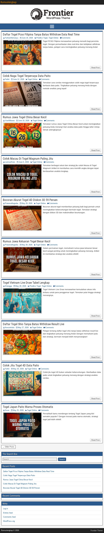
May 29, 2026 (27, 203)
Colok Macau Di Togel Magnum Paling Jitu (28, 158)
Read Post (95, 68)
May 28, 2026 (27, 245)
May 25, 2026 (18, 410)
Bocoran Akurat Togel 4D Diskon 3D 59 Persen (30, 200)
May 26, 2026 (18, 369)
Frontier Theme (97, 530)
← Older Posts (8, 447)
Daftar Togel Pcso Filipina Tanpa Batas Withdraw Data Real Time (41, 34)
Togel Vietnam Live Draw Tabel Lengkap (26, 282)
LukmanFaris (10, 162)
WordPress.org (9, 521)
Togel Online (53, 38)
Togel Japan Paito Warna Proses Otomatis (28, 407)
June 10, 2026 (23, 121)
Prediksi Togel (42, 38)
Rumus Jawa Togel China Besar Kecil (24, 117)
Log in (5, 509)
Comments (66, 38)
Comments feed (9, 517)
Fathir (7, 79)
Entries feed (8, 513)
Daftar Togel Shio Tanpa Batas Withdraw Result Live (33, 324)
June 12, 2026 (18, 79)
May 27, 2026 (23, 327)
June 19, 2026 (27, 38)
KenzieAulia (9, 327)
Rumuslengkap (9, 2)
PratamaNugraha (11, 203)
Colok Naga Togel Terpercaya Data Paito (27, 76)
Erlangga (8, 286)
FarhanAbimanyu (11, 38)
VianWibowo (10, 121)
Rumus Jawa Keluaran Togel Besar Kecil (26, 241)
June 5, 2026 (24, 162)
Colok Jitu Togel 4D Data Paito (21, 365)
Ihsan (7, 410)
